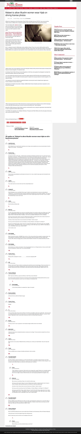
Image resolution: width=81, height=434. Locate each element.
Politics (14, 8)
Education (31, 8)
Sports (17, 8)
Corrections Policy (41, 430)
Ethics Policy (47, 430)
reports (16, 24)
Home (6, 8)
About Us (36, 429)
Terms (54, 429)
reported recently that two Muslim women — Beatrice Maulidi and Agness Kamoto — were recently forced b (13, 34)
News (44, 8)
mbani (9, 171)
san (9, 262)
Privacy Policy (45, 429)
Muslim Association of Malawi (15, 122)
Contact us (56, 8)
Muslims (24, 122)
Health (41, 8)
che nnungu (11, 233)
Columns (26, 8)
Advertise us (50, 429)
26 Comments (28, 18)
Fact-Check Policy (35, 430)
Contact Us (41, 429)
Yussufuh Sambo (12, 356)
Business (21, 8)
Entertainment (36, 8)
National (10, 8)
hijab (8, 122)
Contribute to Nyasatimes (30, 429)
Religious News (49, 8)
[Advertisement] (28, 59)
